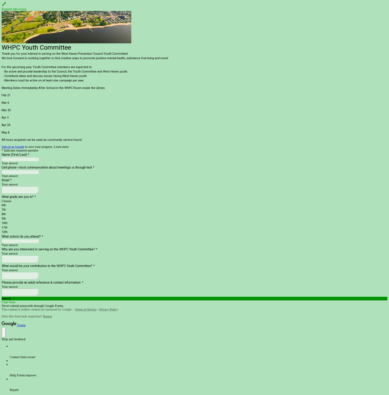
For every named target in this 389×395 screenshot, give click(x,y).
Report (47, 316)
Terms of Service (86, 309)
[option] (194, 201)
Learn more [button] (61, 146)
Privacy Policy (108, 309)
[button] (194, 6)
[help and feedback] (4, 332)
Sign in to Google (13, 146)
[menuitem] (198, 351)
